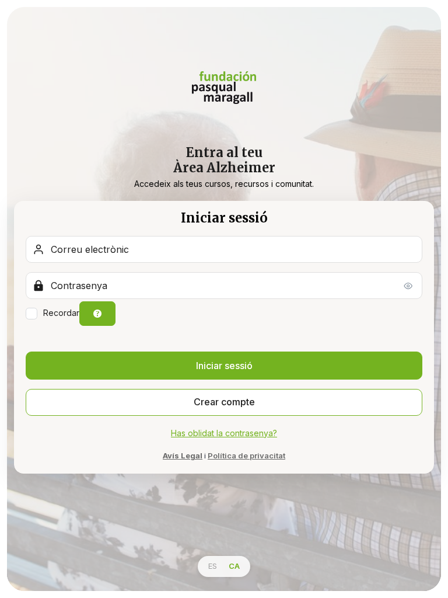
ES (212, 566)
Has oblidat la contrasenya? (224, 433)
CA (234, 566)
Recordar (61, 313)
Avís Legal (182, 455)
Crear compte (224, 402)
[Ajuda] (97, 313)
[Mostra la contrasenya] (408, 286)
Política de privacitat (246, 455)
